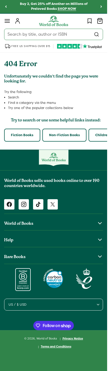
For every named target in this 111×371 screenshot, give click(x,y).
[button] (7, 21)
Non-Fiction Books (64, 135)
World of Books (47, 338)
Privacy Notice (72, 338)
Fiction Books (22, 135)
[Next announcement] (101, 7)
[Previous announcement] (6, 7)
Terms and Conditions (56, 346)
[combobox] (53, 34)
